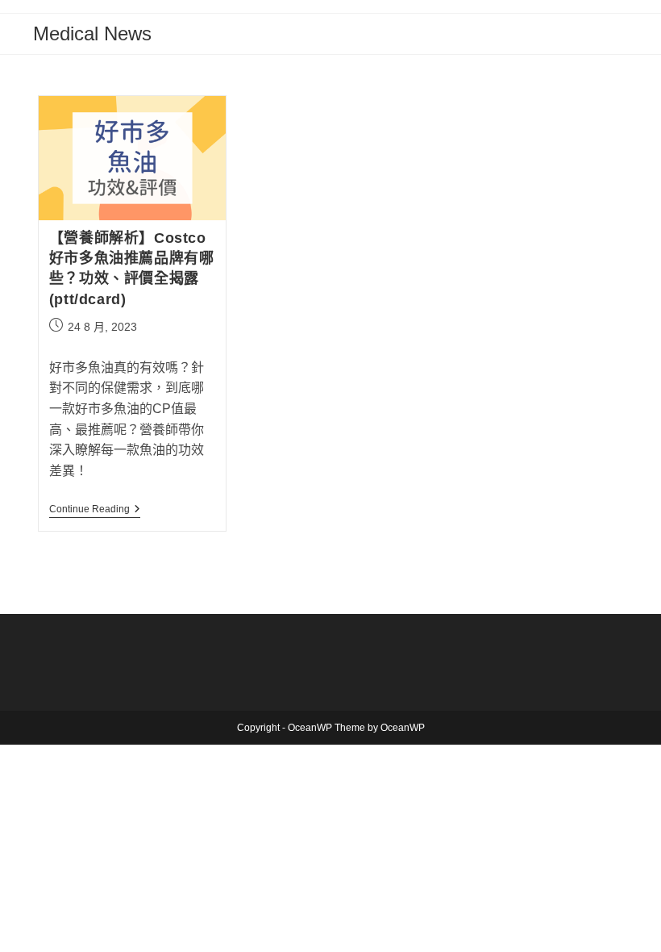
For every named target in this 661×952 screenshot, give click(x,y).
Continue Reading (94, 510)
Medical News (92, 33)
